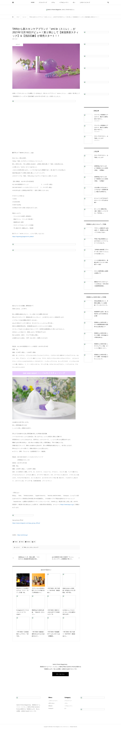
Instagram (50, 708)
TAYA (25, 547)
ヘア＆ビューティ (63, 2)
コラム (53, 2)
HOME (32, 2)
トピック (18, 547)
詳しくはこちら (60, 674)
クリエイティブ (43, 2)
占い (74, 2)
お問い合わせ (51, 703)
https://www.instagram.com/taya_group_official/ (26, 523)
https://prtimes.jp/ (22, 535)
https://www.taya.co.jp (66, 504)
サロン (31, 547)
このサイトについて (85, 2)
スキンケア (35, 547)
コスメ (28, 547)
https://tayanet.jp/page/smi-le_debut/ (23, 236)
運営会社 (50, 706)
